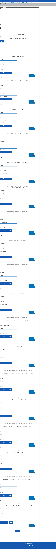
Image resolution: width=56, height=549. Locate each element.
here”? (2, 198)
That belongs (3, 61)
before (2, 492)
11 (0, 22)
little (2, 59)
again (2, 519)
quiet (2, 381)
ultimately (3, 272)
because (2, 436)
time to (2, 114)
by (1, 402)
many (2, 460)
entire (2, 254)
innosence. (3, 349)
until (2, 482)
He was (2, 352)
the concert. (3, 120)
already (2, 193)
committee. (3, 248)
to (1, 413)
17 (0, 29)
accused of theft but (5, 354)
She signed (3, 330)
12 (0, 23)
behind (2, 489)
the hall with (3, 216)
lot (1, 455)
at (1, 410)
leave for (2, 122)
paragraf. (2, 322)
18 (0, 30)
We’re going (3, 91)
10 (0, 21)
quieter (2, 378)
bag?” (2, 138)
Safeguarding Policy (31, 545)
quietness (3, 383)
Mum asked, (3, 149)
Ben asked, (3, 195)
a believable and (4, 304)
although (2, 439)
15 (0, 27)
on (1, 405)
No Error (2, 69)
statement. (3, 299)
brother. (2, 64)
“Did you (2, 144)
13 (0, 24)
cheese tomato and (4, 173)
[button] (12, 1)
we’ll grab (3, 88)
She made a (3, 170)
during (2, 487)
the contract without (5, 325)
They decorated (4, 224)
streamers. (3, 227)
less (2, 466)
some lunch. (3, 93)
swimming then (4, 96)
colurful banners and (5, 222)
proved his (3, 357)
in (1, 407)
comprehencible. (4, 277)
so (1, 434)
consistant (3, 307)
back (2, 513)
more (2, 508)
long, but (2, 269)
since (2, 429)
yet (1, 511)
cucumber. (3, 175)
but (1, 431)
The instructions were (5, 280)
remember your (4, 146)
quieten (2, 386)
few (1, 463)
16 (0, 28)
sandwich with (4, 167)
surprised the (3, 251)
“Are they (3, 201)
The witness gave (4, 301)
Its (1, 117)
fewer (2, 458)
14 (0, 26)
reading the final (4, 333)
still (1, 516)
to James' (3, 67)
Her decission (3, 246)
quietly (2, 376)
